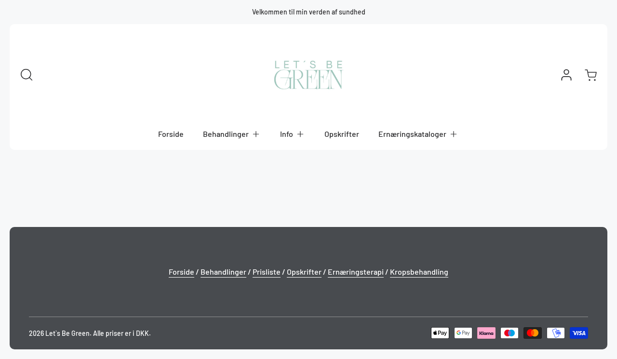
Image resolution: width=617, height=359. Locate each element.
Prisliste (267, 271)
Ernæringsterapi (356, 271)
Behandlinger (223, 271)
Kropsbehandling (419, 271)
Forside (181, 271)
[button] (231, 134)
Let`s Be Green (67, 333)
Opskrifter (304, 271)
